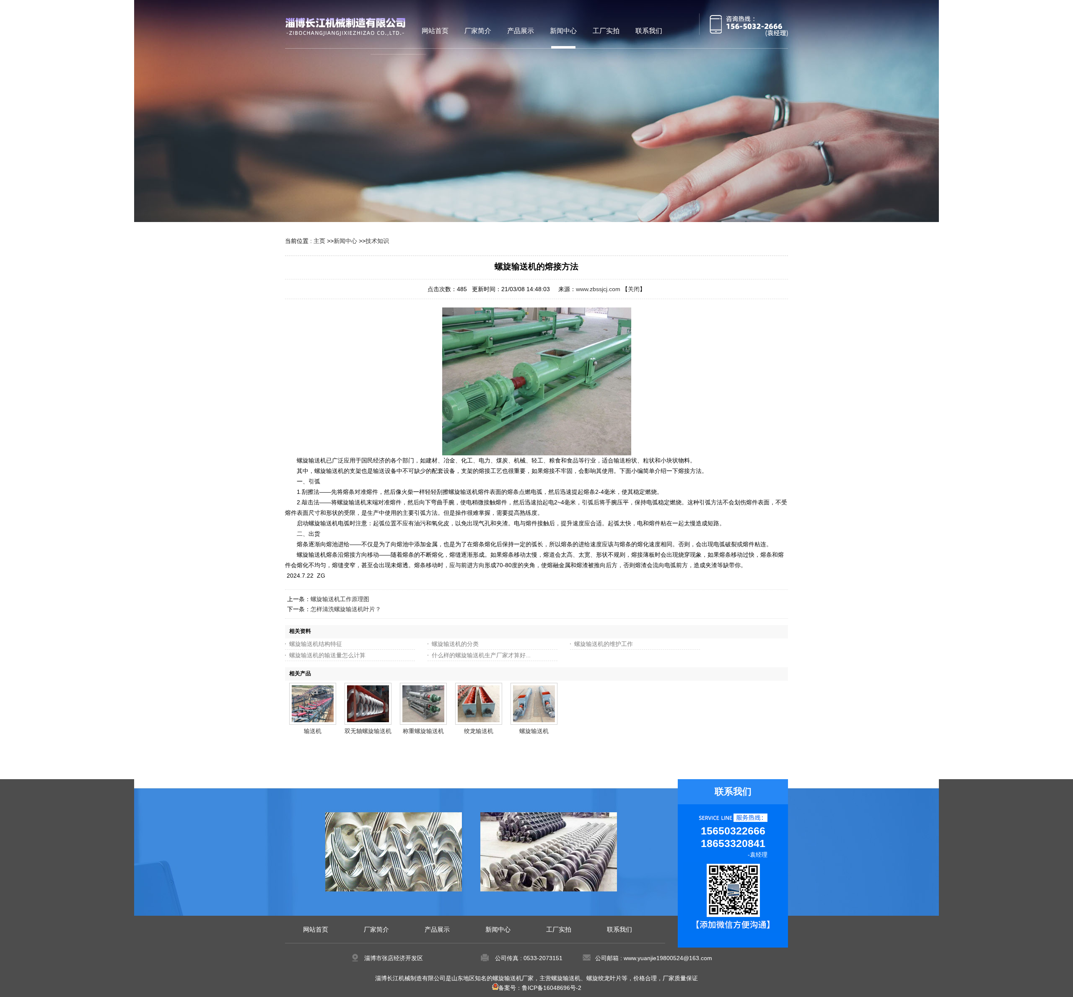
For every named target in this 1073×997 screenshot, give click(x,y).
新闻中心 (345, 241)
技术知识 (377, 241)
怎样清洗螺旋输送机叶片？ (346, 609)
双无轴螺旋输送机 (368, 731)
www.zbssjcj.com (598, 289)
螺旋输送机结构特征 (315, 644)
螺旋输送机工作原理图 (340, 599)
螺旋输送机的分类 (455, 644)
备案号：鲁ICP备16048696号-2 (539, 987)
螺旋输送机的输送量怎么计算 (327, 655)
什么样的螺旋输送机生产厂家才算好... (481, 655)
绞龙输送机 (478, 731)
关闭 (634, 289)
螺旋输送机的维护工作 (603, 644)
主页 (319, 241)
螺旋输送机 (534, 731)
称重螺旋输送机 (423, 731)
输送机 (312, 731)
